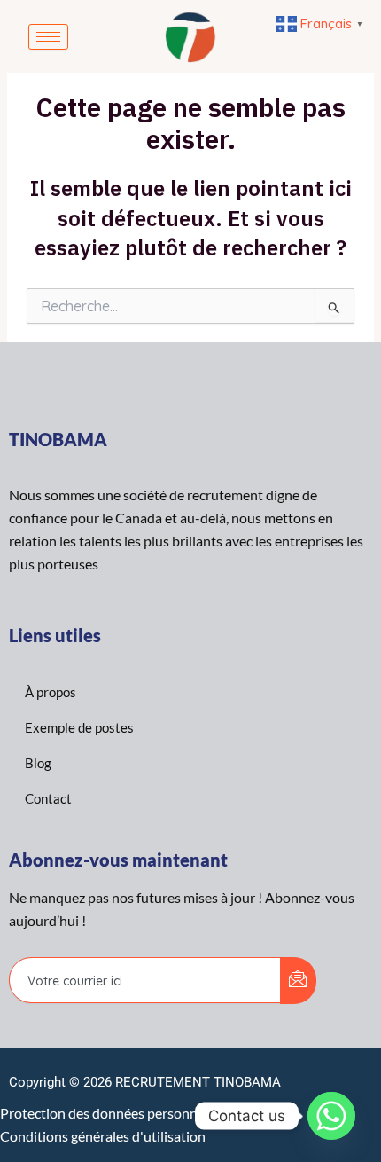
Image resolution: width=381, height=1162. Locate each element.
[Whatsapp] (331, 1116)
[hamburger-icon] (48, 37)
